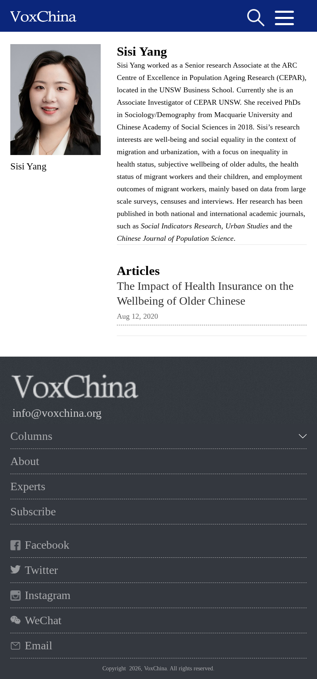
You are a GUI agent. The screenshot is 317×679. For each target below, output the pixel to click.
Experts (27, 486)
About (24, 461)
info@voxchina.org (57, 412)
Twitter (41, 570)
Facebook (47, 544)
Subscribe (33, 511)
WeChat (43, 620)
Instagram (48, 595)
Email (38, 645)
